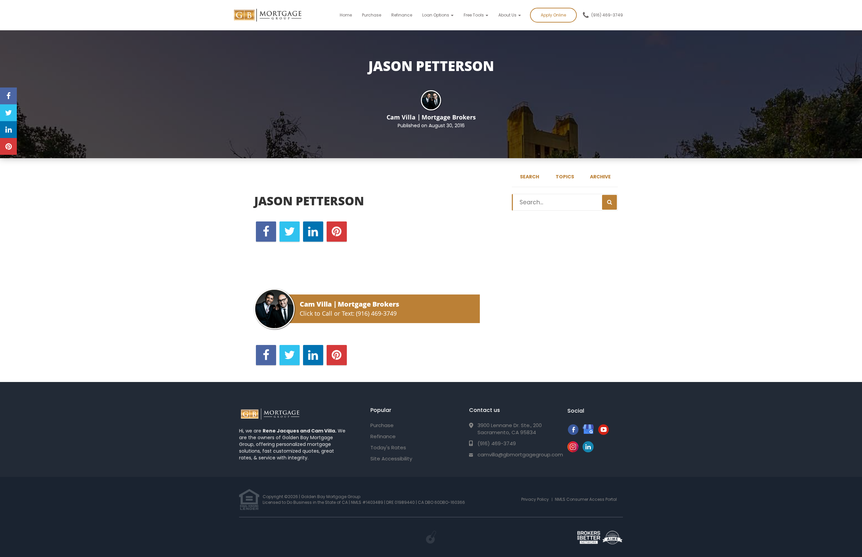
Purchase (371, 15)
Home (346, 15)
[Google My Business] (588, 433)
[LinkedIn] (588, 450)
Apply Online (553, 15)
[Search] (609, 202)
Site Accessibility (391, 458)
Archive (600, 176)
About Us (508, 15)
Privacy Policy (535, 499)
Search (529, 176)
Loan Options (436, 15)
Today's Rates (388, 447)
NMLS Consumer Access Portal (586, 499)
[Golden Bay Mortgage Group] (270, 414)
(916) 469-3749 (607, 15)
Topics (565, 176)
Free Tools (474, 15)
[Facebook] (572, 433)
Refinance (401, 15)
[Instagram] (572, 450)
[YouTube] (603, 433)
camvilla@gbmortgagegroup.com (520, 454)
